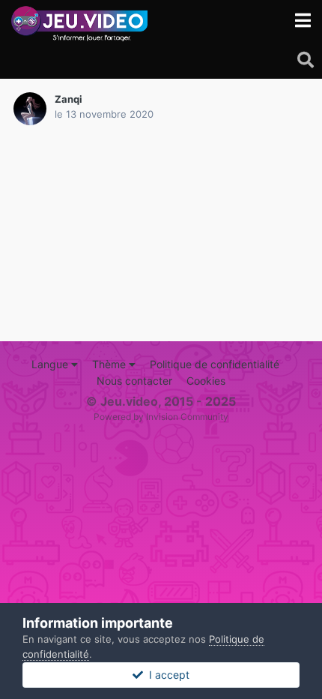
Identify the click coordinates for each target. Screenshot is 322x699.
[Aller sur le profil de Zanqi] (29, 108)
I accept (166, 674)
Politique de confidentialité (214, 364)
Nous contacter (134, 380)
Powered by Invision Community (161, 416)
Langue (51, 364)
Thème (110, 364)
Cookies (205, 380)
